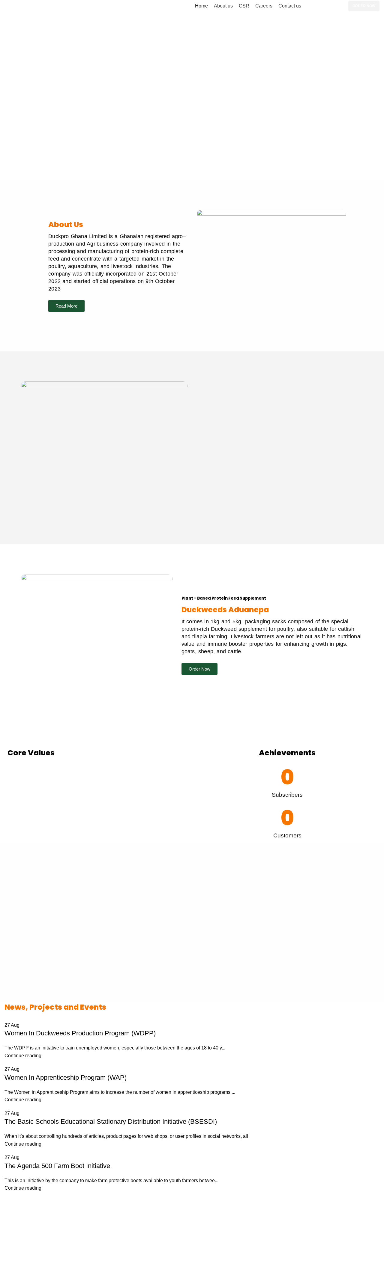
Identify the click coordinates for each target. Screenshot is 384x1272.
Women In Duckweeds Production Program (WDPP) (80, 1033)
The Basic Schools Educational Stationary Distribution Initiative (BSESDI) (110, 1121)
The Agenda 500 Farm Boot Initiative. (58, 1166)
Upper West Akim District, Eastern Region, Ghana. (313, 1246)
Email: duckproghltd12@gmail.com (297, 1268)
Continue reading (22, 1055)
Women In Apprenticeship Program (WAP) (65, 1077)
